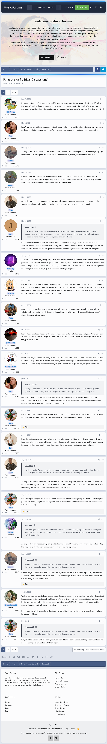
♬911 (17, 348)
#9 (103, 305)
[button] (33, 7)
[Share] (100, 99)
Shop (6, 711)
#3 (103, 148)
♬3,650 (16, 117)
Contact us (32, 729)
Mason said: (30, 384)
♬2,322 (16, 323)
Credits (51, 7)
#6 (103, 221)
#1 (103, 99)
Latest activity (60, 687)
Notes (7, 708)
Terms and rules (44, 729)
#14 (103, 435)
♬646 (17, 274)
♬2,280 (16, 453)
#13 (103, 410)
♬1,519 (16, 298)
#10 (103, 330)
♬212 (17, 610)
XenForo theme (72, 733)
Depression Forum (62, 705)
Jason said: (29, 227)
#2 (103, 123)
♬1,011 (16, 190)
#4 (103, 172)
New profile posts (61, 681)
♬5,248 (16, 166)
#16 (103, 494)
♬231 (17, 537)
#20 (103, 621)
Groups (7, 702)
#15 (103, 460)
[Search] (101, 7)
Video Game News (61, 702)
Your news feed (60, 684)
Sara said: (29, 466)
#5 (103, 197)
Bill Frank (8, 83)
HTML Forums (60, 711)
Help (66, 729)
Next (14, 92)
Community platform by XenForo (42, 733)
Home (73, 729)
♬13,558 (15, 428)
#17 (103, 519)
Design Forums (60, 708)
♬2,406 (16, 215)
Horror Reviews (60, 714)
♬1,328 (16, 372)
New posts (59, 678)
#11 (103, 354)
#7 (103, 256)
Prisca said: (29, 560)
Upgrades (41, 7)
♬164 (17, 239)
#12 (103, 378)
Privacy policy (57, 729)
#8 (103, 280)
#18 (103, 554)
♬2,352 (16, 141)
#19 (103, 592)
